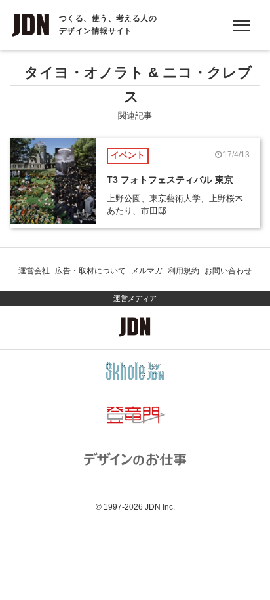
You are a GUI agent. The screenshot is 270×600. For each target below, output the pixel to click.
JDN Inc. (160, 506)
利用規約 (183, 270)
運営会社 (34, 270)
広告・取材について (90, 270)
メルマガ (147, 270)
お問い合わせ (228, 270)
